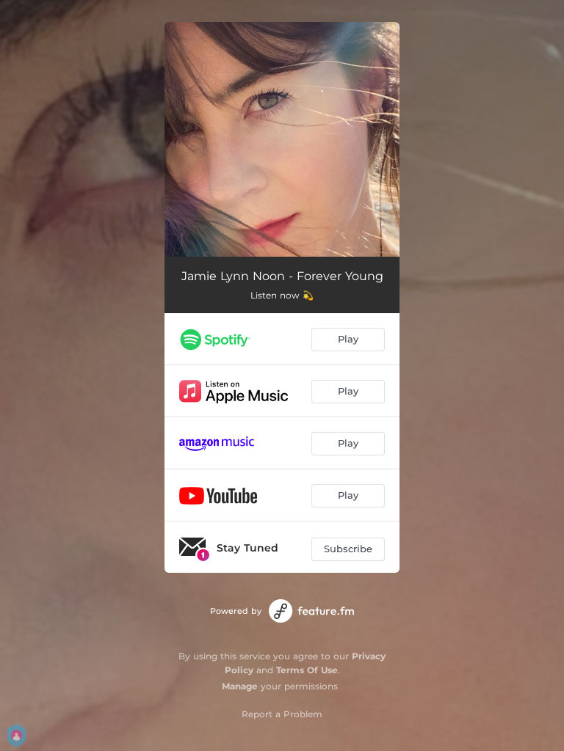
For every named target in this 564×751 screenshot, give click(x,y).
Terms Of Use (307, 669)
